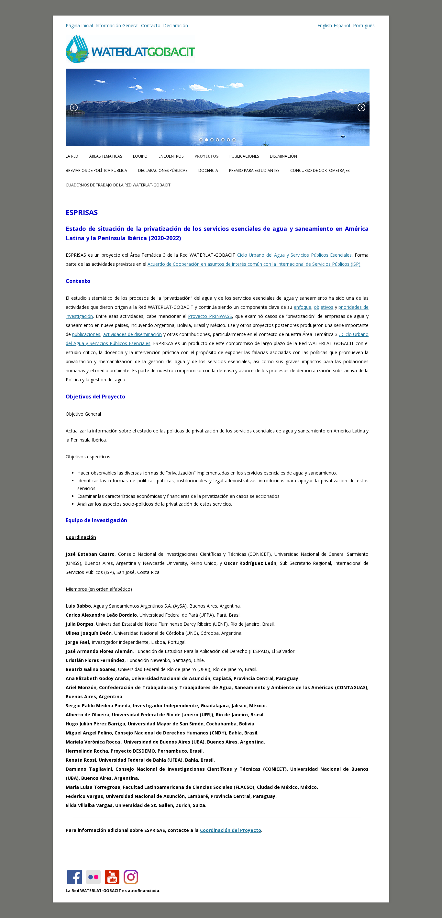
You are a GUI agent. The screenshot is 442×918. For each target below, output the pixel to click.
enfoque (302, 307)
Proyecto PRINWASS (210, 316)
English (324, 25)
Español (342, 25)
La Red (72, 156)
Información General (116, 25)
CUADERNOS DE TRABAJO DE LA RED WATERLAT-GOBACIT (118, 185)
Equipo (140, 156)
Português (363, 25)
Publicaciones (244, 156)
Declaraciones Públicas (162, 170)
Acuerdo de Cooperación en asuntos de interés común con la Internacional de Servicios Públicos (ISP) (254, 264)
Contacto (150, 25)
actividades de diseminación (132, 334)
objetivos (323, 307)
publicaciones (86, 334)
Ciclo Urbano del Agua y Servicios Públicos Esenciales (294, 255)
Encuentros (171, 156)
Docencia (208, 170)
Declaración (175, 25)
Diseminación (283, 156)
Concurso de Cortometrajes (319, 170)
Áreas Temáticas (105, 156)
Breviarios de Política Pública (96, 170)
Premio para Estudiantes (254, 170)
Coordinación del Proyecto (230, 830)
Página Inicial (79, 25)
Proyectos (206, 156)
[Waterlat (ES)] (130, 61)
